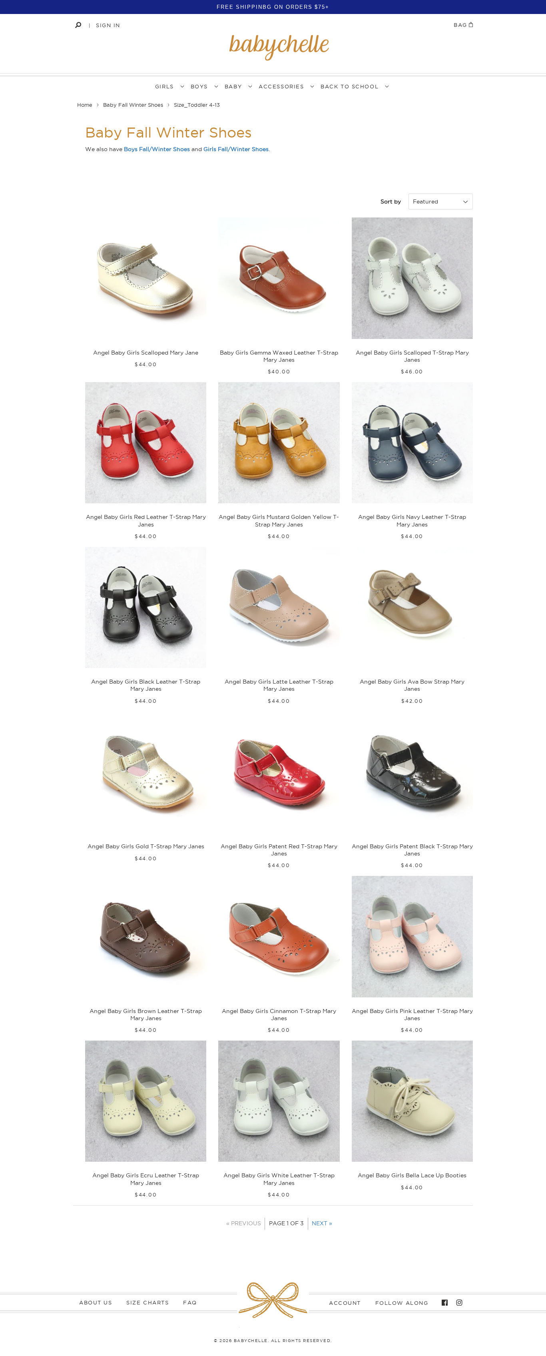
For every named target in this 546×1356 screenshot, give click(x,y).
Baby (233, 86)
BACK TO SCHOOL (350, 86)
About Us (95, 1302)
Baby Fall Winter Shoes (133, 105)
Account (345, 1303)
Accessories (281, 86)
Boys (199, 86)
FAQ (190, 1302)
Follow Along (401, 1303)
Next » (322, 1223)
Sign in (108, 25)
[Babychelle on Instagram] (457, 1302)
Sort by (391, 201)
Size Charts (147, 1302)
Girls (164, 86)
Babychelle (251, 1340)
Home (84, 105)
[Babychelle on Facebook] (442, 1302)
